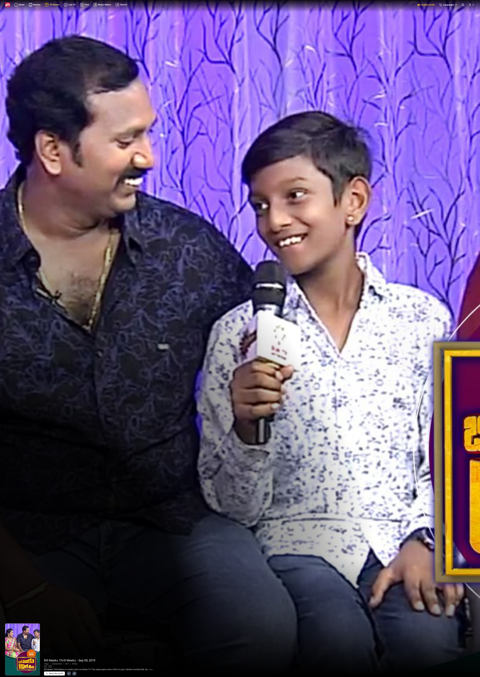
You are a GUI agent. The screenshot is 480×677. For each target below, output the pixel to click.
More (151, 670)
